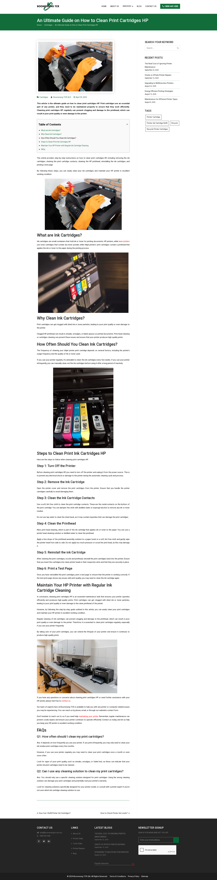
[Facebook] (39, 841)
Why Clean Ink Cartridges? (51, 134)
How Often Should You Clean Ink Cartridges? (58, 138)
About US (114, 6)
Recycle (174, 123)
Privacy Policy (133, 876)
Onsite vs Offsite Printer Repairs (158, 75)
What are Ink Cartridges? (50, 130)
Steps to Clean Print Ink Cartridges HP (56, 142)
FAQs (43, 149)
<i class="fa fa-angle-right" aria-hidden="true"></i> (176, 840)
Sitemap (144, 876)
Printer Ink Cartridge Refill (157, 123)
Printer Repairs (79, 848)
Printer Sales (78, 839)
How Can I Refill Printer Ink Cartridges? (55, 813)
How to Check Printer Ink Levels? (114, 813)
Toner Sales (77, 844)
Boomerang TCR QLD (62, 97)
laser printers (124, 241)
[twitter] (44, 841)
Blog (139, 6)
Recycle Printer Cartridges (157, 129)
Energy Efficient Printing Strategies (159, 91)
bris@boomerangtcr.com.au (51, 833)
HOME (103, 6)
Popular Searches (102, 863)
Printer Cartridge (153, 117)
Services (127, 6)
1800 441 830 (171, 6)
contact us (66, 701)
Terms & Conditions (118, 876)
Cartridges (44, 97)
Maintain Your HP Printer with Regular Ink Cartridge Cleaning (65, 146)
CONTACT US (150, 6)
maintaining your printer (88, 716)
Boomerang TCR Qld (82, 876)
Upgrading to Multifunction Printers (159, 83)
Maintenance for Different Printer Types (161, 99)
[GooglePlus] (49, 841)
